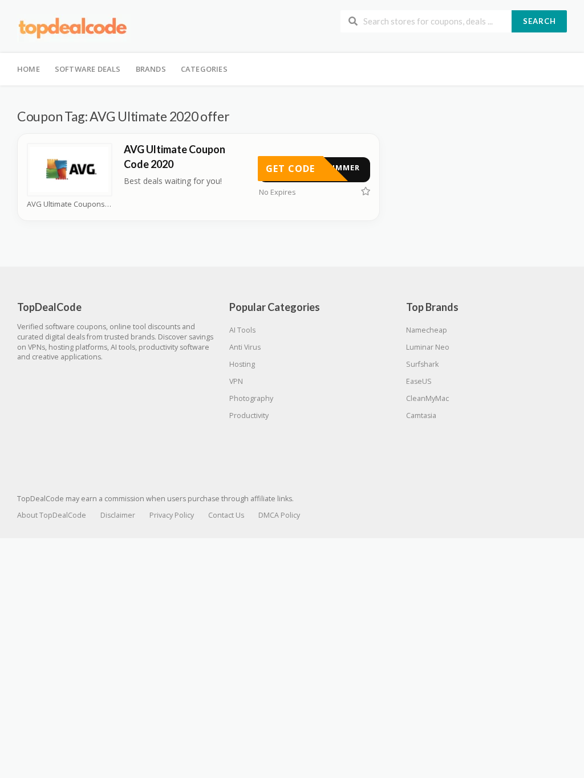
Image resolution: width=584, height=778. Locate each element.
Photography (251, 398)
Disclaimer (117, 515)
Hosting (242, 364)
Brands (151, 69)
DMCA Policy (279, 515)
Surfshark (422, 364)
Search (539, 21)
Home (28, 69)
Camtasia (421, 415)
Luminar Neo (427, 347)
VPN (236, 381)
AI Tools (242, 330)
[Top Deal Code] (74, 27)
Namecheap (426, 330)
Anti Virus (245, 347)
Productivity (249, 415)
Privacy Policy (171, 515)
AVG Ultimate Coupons (66, 204)
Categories (204, 69)
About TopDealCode (51, 515)
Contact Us (226, 515)
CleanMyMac (427, 398)
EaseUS (419, 381)
